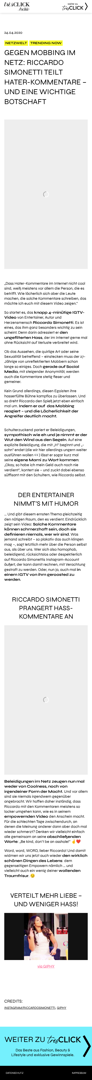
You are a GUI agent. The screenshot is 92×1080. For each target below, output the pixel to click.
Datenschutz (15, 1072)
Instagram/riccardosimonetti (29, 1007)
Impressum (79, 1072)
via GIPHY (46, 966)
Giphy (61, 1007)
